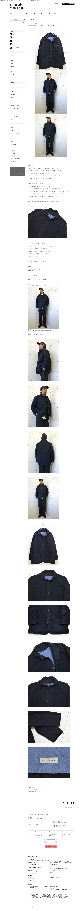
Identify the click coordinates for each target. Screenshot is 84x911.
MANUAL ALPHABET (14, 108)
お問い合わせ (59, 905)
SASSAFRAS (13, 124)
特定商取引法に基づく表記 (40, 905)
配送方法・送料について (15, 158)
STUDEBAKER (13, 135)
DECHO (12, 99)
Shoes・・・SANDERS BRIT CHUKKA (35, 334)
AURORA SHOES (14, 91)
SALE (11, 77)
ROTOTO (12, 122)
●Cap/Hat (12, 66)
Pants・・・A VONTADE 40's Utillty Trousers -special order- (39, 333)
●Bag (11, 63)
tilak (11, 138)
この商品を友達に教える (57, 823)
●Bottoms (12, 60)
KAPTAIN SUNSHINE (14, 105)
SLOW (11, 130)
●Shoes (12, 69)
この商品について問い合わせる (59, 825)
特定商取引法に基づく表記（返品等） (60, 822)
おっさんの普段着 (15, 47)
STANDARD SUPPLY (14, 133)
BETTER (12, 97)
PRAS (11, 119)
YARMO (12, 141)
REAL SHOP (53, 13)
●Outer (32, 19)
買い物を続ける (56, 826)
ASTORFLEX (13, 88)
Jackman (12, 102)
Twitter (13, 37)
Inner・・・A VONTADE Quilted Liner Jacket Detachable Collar (40, 330)
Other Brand (13, 144)
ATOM (14, 161)
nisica (32, 17)
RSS (11, 161)
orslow (11, 113)
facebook (14, 40)
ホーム (23, 905)
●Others (12, 74)
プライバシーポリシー (51, 905)
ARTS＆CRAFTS (14, 86)
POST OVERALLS (14, 116)
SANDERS (12, 127)
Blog (13, 34)
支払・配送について (29, 905)
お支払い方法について (15, 155)
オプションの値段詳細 (57, 821)
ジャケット (37, 20)
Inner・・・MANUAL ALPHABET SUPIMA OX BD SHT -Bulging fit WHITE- (42, 331)
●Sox (11, 71)
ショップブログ (13, 153)
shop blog (29, 13)
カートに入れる (52, 846)
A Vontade (12, 94)
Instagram (14, 44)
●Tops (11, 57)
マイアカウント (58, 3)
